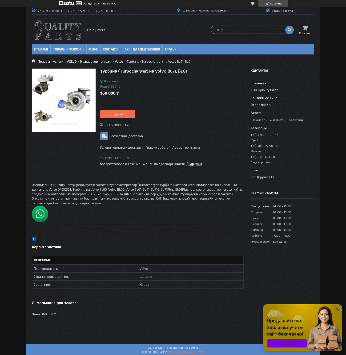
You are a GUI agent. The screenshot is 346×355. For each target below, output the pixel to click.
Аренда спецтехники (142, 49)
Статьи (171, 49)
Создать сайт (93, 3)
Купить (118, 114)
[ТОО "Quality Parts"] (57, 30)
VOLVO (72, 61)
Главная (41, 49)
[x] (39, 240)
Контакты (111, 49)
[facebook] (34, 240)
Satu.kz (193, 347)
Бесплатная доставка (126, 136)
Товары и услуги (67, 49)
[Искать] (289, 30)
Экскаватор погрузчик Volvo (101, 61)
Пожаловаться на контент (186, 351)
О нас (93, 49)
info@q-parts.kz (262, 177)
